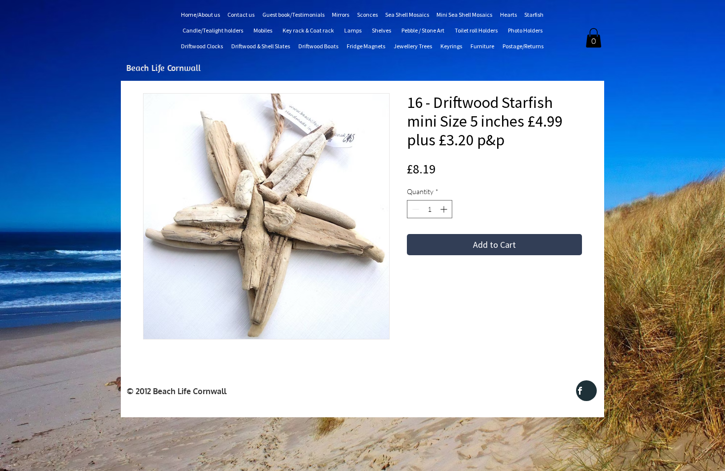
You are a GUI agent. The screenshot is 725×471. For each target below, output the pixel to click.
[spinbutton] (429, 209)
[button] (593, 37)
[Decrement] (414, 209)
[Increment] (444, 209)
